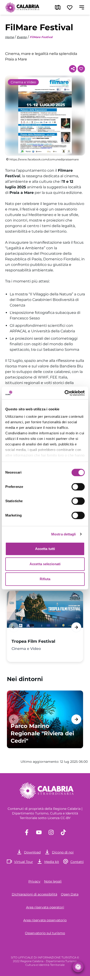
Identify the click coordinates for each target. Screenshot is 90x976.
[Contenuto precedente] (14, 627)
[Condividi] (72, 68)
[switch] (78, 486)
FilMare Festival (41, 37)
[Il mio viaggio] (69, 7)
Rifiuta (45, 579)
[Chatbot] (78, 967)
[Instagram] (51, 832)
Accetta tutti (45, 549)
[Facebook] (26, 832)
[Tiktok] (63, 832)
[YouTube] (39, 832)
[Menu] (81, 7)
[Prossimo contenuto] (76, 627)
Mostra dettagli (63, 534)
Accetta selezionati (45, 564)
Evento (22, 37)
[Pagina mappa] (57, 7)
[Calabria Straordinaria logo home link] (22, 7)
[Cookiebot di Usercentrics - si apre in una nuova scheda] (65, 393)
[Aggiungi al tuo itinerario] (81, 68)
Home (9, 37)
